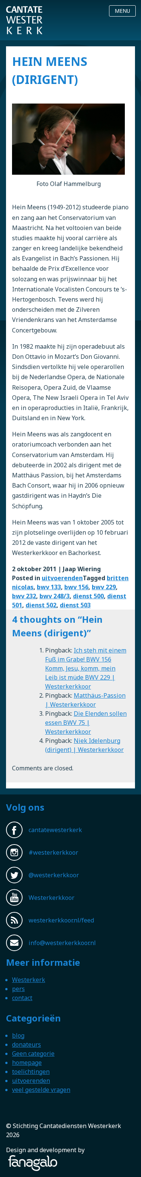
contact (22, 998)
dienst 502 (41, 605)
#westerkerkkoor (53, 852)
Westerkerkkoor (24, 11)
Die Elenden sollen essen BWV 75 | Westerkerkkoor (86, 722)
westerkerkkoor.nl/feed (61, 920)
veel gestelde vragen (41, 1090)
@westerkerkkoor (54, 875)
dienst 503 (75, 605)
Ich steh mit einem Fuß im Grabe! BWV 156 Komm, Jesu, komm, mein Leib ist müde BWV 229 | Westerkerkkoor (85, 668)
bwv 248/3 (54, 596)
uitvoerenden (62, 578)
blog (18, 1035)
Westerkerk (28, 980)
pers (18, 989)
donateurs (26, 1044)
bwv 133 (49, 587)
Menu (122, 10)
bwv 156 (76, 587)
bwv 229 (104, 587)
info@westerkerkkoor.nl (62, 943)
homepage (27, 1062)
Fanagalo (19, 1160)
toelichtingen (31, 1071)
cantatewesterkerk (55, 830)
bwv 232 (24, 596)
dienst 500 (88, 596)
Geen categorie (33, 1053)
